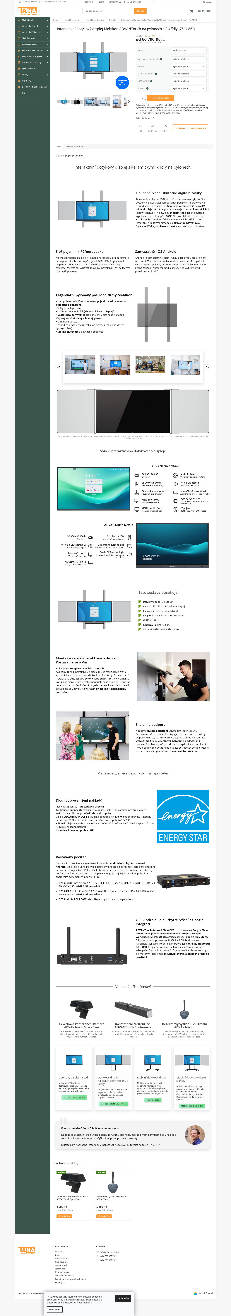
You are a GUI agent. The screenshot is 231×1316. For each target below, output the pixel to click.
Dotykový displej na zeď (74, 1097)
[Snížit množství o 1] (145, 99)
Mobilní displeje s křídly (192, 1106)
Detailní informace (144, 118)
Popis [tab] (58, 146)
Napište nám (115, 2)
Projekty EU (60, 1282)
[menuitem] (32, 20)
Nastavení (54, 1309)
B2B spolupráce (62, 1272)
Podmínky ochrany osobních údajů (70, 1279)
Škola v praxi (60, 1268)
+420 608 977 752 (108, 1256)
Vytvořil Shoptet (206, 1293)
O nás (101, 2)
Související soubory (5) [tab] (76, 146)
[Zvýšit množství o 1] (145, 96)
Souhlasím (123, 1298)
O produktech (61, 1265)
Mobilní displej (152, 1100)
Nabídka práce (134, 2)
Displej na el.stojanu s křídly (113, 1103)
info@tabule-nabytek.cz (110, 1252)
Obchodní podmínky (64, 1275)
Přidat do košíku (162, 98)
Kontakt (89, 2)
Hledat (140, 10)
